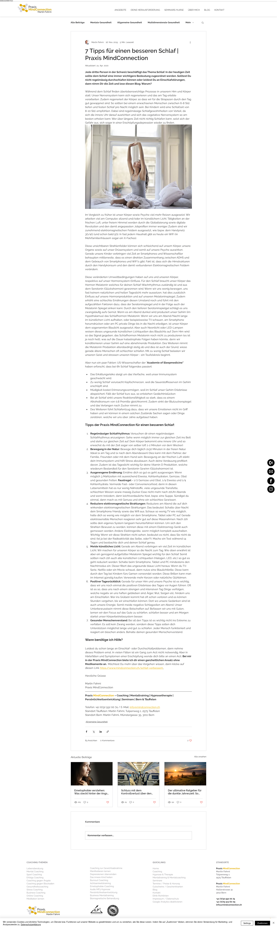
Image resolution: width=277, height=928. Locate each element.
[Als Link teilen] (107, 731)
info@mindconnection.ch (229, 904)
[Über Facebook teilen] (86, 731)
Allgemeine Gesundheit (129, 22)
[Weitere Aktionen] (190, 42)
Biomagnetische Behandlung (104, 898)
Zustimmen (262, 923)
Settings (247, 923)
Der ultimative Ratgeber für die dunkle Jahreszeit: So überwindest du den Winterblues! (185, 792)
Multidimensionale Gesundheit (164, 22)
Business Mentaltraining (102, 895)
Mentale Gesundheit (101, 22)
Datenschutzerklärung (31, 924)
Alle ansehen (200, 756)
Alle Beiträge (78, 22)
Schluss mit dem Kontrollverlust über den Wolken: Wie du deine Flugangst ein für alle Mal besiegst (136, 792)
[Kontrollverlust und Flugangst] (138, 773)
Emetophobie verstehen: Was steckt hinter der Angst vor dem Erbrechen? (91, 792)
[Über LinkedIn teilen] (100, 731)
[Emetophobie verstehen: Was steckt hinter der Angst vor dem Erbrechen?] (92, 773)
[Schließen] (273, 923)
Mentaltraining (160, 877)
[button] (120, 10)
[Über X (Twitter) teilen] (93, 731)
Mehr (188, 22)
